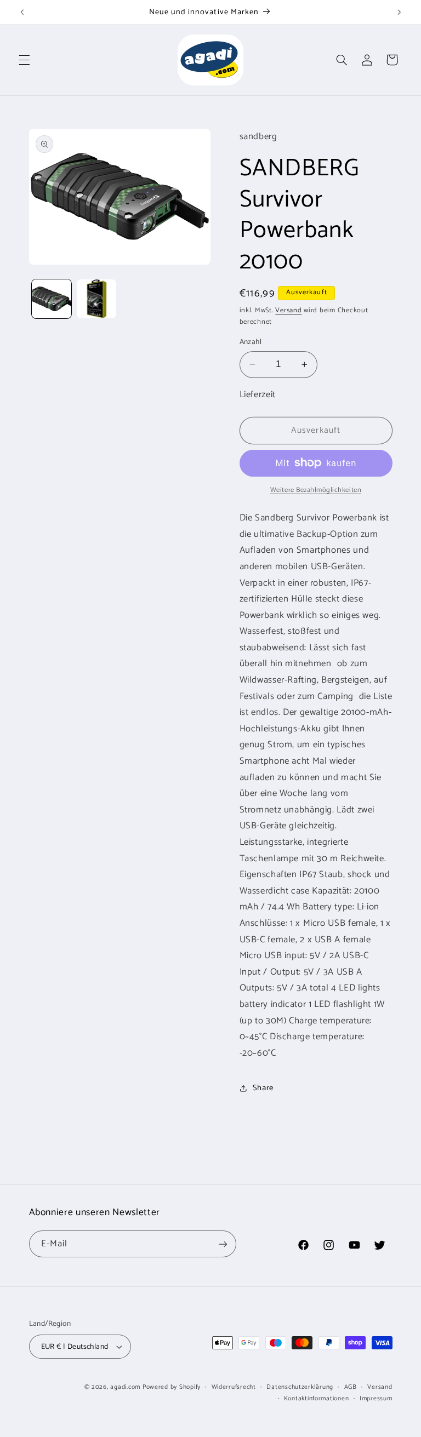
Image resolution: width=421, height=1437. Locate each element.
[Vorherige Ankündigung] (22, 12)
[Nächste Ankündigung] (399, 12)
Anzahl (251, 341)
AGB (350, 1387)
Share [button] (263, 1088)
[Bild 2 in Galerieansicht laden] (96, 299)
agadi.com (125, 1387)
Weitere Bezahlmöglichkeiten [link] (315, 490)
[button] (24, 59)
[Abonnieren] (222, 1243)
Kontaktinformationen (316, 1398)
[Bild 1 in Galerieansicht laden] (51, 299)
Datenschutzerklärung (299, 1387)
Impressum (376, 1398)
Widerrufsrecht (234, 1387)
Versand (288, 310)
